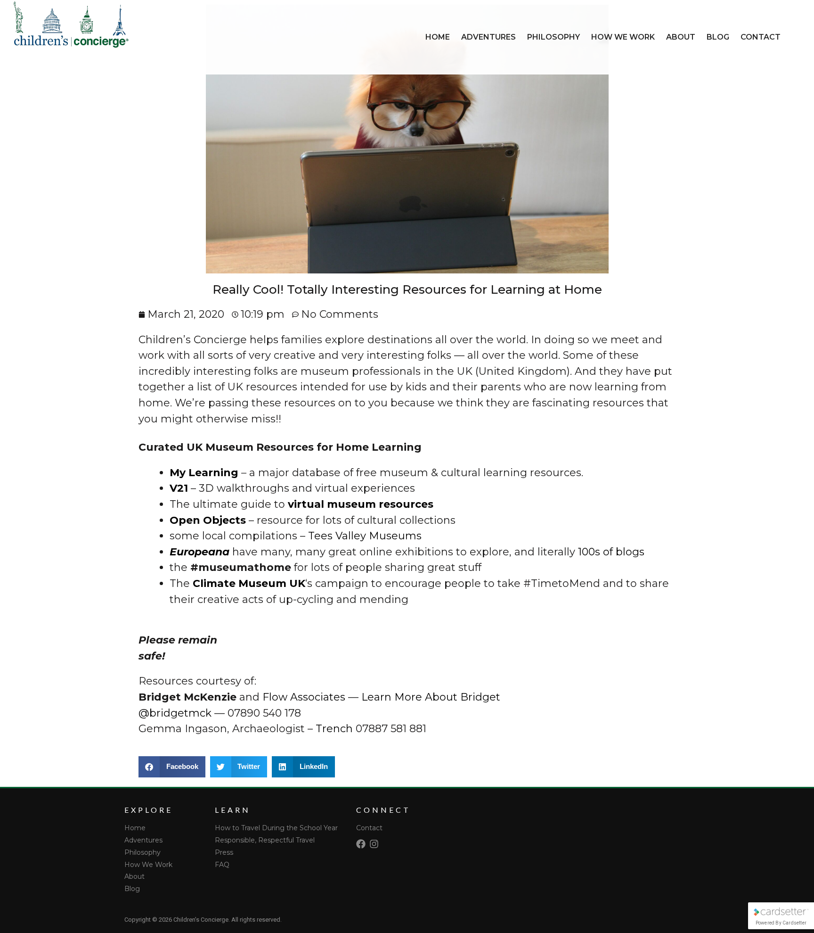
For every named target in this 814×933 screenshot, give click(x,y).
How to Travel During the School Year (276, 828)
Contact (761, 37)
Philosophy (553, 37)
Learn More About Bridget (430, 697)
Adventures (488, 37)
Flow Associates (303, 697)
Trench (334, 728)
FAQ (222, 864)
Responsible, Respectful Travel (265, 840)
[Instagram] (374, 844)
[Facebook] (361, 844)
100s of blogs (611, 551)
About (680, 37)
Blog (718, 37)
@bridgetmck (175, 713)
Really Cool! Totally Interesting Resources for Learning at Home (407, 289)
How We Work (623, 37)
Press (224, 852)
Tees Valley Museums (365, 535)
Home (437, 37)
